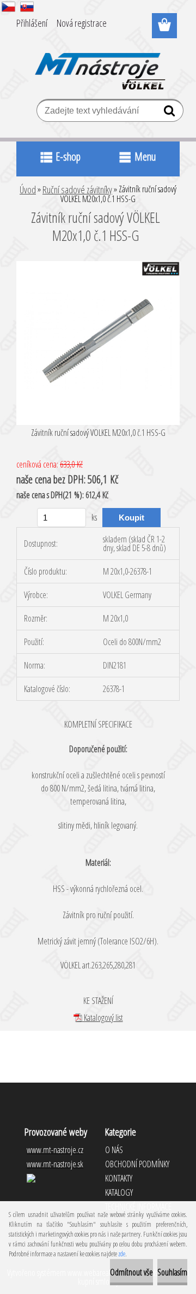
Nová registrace (82, 22)
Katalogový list (102, 1018)
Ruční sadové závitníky (77, 189)
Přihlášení (31, 22)
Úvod (28, 189)
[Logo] (98, 64)
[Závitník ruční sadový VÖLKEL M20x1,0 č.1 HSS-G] (98, 265)
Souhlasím (172, 1272)
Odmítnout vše (131, 1272)
